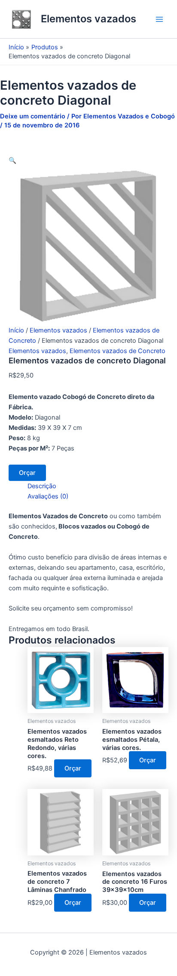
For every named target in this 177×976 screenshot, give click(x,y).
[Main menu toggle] (159, 19)
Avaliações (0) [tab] (47, 496)
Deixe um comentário (32, 116)
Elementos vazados (88, 18)
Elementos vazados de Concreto (117, 351)
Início (16, 330)
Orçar (27, 473)
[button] (12, 160)
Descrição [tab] (41, 486)
